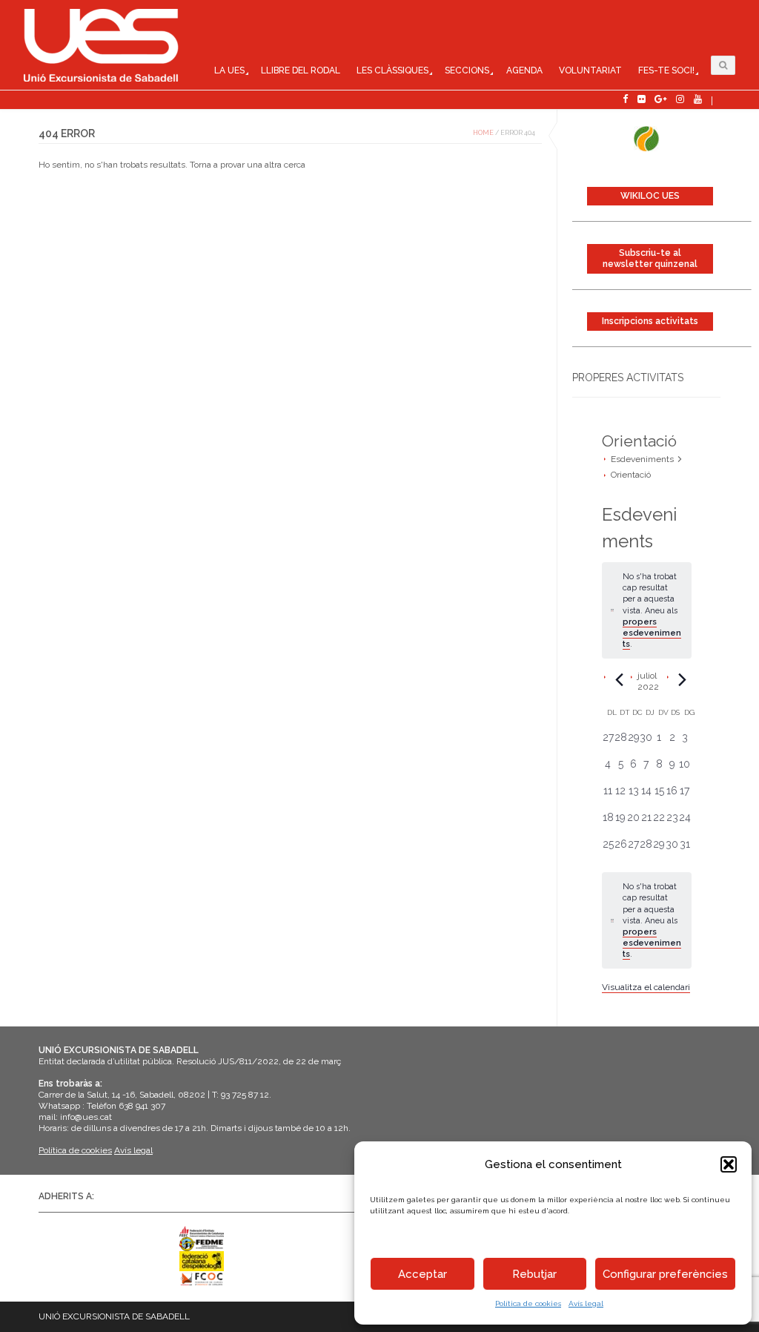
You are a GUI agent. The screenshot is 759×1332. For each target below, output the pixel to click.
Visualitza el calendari (646, 987)
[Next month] (683, 679)
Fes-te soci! (666, 70)
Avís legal (586, 1303)
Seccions (467, 70)
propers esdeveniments (652, 633)
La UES (229, 70)
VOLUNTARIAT (590, 70)
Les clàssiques (392, 70)
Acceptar (422, 1274)
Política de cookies (528, 1303)
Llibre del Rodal (300, 70)
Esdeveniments (642, 459)
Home (483, 132)
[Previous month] (620, 679)
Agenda (524, 70)
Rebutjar (534, 1274)
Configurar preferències (665, 1274)
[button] (728, 1164)
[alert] (647, 920)
